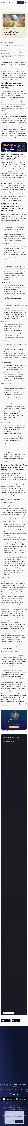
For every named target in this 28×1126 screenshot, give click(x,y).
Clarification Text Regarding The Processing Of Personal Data (14, 1110)
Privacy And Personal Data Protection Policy (14, 1107)
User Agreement (14, 1105)
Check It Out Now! (8, 1012)
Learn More (8, 1117)
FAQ (6, 1089)
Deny (10, 1121)
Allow (19, 1121)
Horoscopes (16, 1089)
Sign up (20, 2)
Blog (7, 10)
